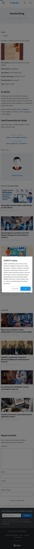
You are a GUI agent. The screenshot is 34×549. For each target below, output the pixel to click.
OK (25, 288)
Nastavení (15, 288)
